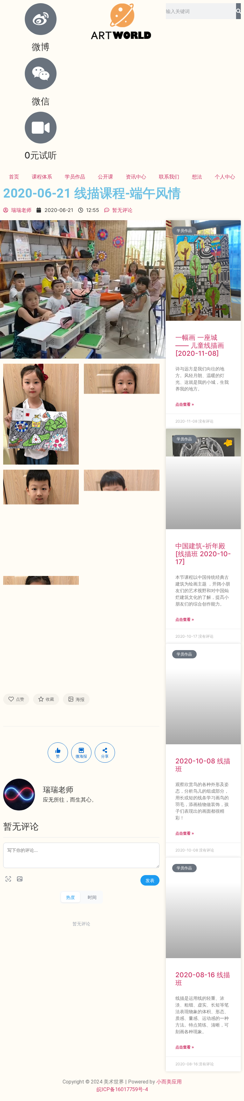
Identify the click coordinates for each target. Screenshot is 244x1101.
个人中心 (225, 176)
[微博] (41, 19)
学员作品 (75, 176)
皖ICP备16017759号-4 (122, 1089)
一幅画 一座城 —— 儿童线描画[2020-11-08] (199, 345)
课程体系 (42, 176)
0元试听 (40, 155)
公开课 (105, 176)
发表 (150, 880)
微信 (41, 101)
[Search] (238, 11)
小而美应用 (169, 1082)
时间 (92, 897)
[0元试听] (41, 128)
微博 (41, 46)
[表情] (8, 879)
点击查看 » (184, 404)
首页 (14, 176)
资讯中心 (136, 176)
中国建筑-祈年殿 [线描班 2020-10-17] (203, 554)
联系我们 (169, 176)
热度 (70, 897)
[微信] (41, 73)
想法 (197, 176)
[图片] (20, 879)
